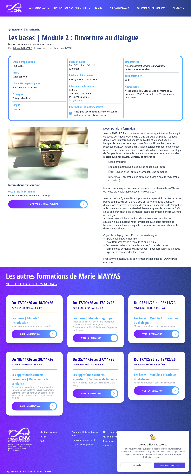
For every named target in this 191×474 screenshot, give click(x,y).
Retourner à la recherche (26, 29)
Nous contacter (110, 432)
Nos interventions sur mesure (70, 8)
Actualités (108, 445)
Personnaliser (136, 465)
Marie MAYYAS (22, 48)
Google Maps (75, 100)
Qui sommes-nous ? (113, 436)
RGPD (43, 436)
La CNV (98, 8)
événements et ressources (151, 8)
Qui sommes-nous (119, 8)
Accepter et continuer (169, 465)
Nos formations (37, 8)
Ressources (109, 441)
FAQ (42, 441)
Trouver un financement (83, 440)
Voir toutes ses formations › (31, 284)
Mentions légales (48, 432)
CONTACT (177, 8)
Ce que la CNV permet (82, 444)
